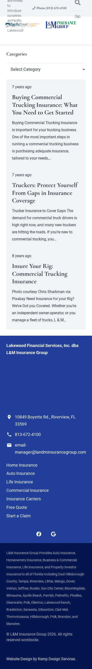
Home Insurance (22, 465)
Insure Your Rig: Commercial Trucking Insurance (39, 273)
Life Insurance (19, 481)
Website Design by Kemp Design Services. (41, 659)
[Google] (53, 534)
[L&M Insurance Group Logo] (61, 24)
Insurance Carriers (23, 498)
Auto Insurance (20, 473)
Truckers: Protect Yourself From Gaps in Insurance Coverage (44, 192)
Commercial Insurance (27, 490)
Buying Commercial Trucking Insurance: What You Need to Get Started (45, 104)
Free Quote (16, 507)
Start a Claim (18, 515)
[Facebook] (39, 534)
